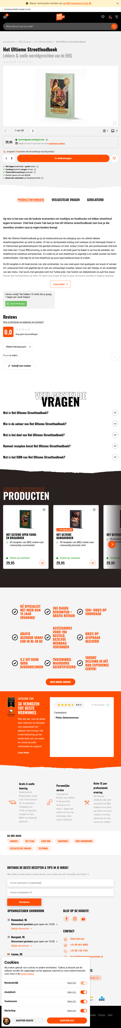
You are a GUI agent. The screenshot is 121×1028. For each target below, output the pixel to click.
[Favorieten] (103, 17)
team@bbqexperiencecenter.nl (86, 956)
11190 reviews (98, 705)
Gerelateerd (95, 199)
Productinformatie (31, 199)
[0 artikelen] (6, 16)
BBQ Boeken (25, 41)
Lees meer (23, 752)
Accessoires (9, 41)
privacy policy (27, 974)
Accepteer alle (67, 1020)
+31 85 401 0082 (79, 944)
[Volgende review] (115, 356)
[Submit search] (114, 26)
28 (116, 130)
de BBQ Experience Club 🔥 (77, 3)
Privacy (101, 1015)
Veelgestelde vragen (66, 199)
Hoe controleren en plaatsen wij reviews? (23, 322)
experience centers (57, 143)
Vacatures (63, 841)
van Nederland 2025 (22, 178)
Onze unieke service (60, 682)
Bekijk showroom (20, 928)
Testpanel (43, 848)
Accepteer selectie (24, 1020)
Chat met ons (77, 938)
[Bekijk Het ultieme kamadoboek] (76, 537)
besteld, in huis (19, 169)
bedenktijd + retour (20, 166)
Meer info (71, 983)
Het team (29, 841)
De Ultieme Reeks (44, 41)
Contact (14, 841)
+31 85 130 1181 (79, 950)
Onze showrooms (84, 841)
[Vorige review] (6, 356)
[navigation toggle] (115, 17)
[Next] (33, 131)
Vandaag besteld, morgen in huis (17, 9)
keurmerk (19, 172)
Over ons (45, 841)
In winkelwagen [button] (42, 563)
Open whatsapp (17, 303)
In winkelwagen (63, 158)
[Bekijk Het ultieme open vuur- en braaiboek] (25, 537)
